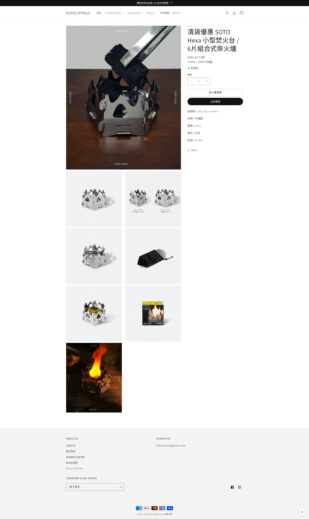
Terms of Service (74, 468)
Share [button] (194, 150)
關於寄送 (70, 451)
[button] (114, 13)
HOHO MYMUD (149, 514)
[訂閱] (120, 487)
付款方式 (70, 445)
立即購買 (215, 101)
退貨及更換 (72, 462)
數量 (189, 74)
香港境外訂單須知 (75, 457)
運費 (210, 62)
